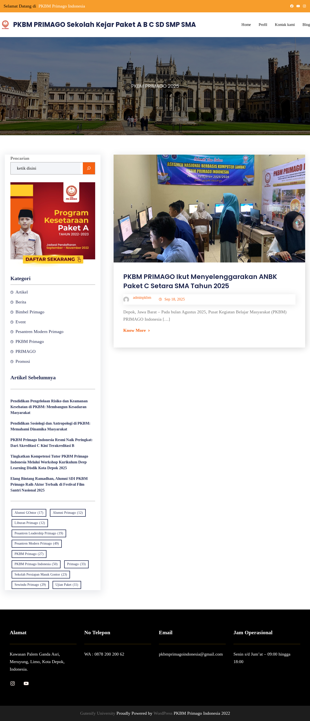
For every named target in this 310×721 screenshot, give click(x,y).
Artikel (22, 292)
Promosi (23, 361)
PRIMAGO (26, 351)
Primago (76, 564)
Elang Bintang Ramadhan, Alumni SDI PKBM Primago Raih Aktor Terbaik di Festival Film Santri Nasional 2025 (49, 484)
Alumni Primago (68, 513)
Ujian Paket (66, 584)
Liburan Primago (30, 523)
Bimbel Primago (30, 311)
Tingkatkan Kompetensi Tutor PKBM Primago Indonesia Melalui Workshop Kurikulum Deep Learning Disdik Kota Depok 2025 (49, 462)
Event (21, 321)
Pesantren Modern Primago (39, 331)
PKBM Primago (30, 341)
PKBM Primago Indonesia (62, 6)
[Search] (89, 168)
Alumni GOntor (29, 513)
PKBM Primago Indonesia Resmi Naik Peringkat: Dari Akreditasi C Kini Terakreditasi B (51, 443)
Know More (134, 330)
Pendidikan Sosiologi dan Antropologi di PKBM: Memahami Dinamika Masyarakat (50, 426)
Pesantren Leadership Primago (39, 533)
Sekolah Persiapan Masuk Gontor (41, 574)
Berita (21, 302)
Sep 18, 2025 (174, 299)
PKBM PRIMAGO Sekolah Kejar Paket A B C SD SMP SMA (104, 24)
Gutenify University (98, 713)
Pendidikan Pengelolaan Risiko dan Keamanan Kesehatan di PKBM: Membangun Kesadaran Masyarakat (49, 407)
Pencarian (19, 158)
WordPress (164, 713)
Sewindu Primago (30, 584)
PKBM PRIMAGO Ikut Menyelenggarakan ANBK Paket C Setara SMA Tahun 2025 (200, 281)
